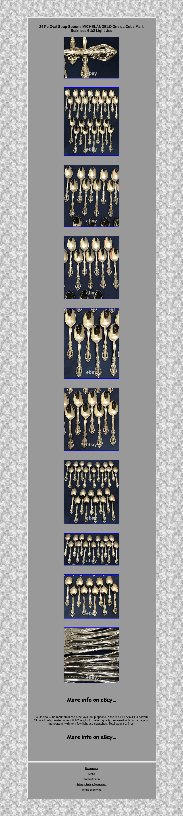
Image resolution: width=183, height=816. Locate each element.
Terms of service (91, 789)
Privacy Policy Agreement (91, 784)
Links (91, 773)
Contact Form (91, 779)
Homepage (91, 768)
